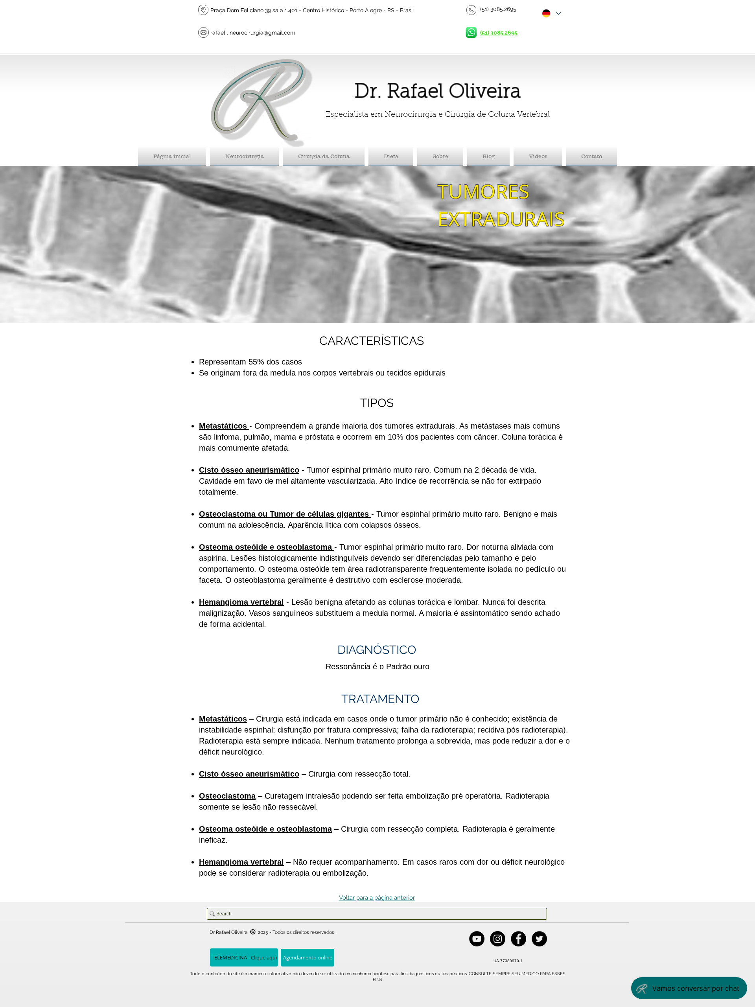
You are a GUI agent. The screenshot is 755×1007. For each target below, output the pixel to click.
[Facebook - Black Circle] (518, 938)
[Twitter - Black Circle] (539, 938)
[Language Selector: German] (550, 13)
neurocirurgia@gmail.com (262, 32)
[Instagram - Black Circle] (497, 938)
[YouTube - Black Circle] (476, 938)
